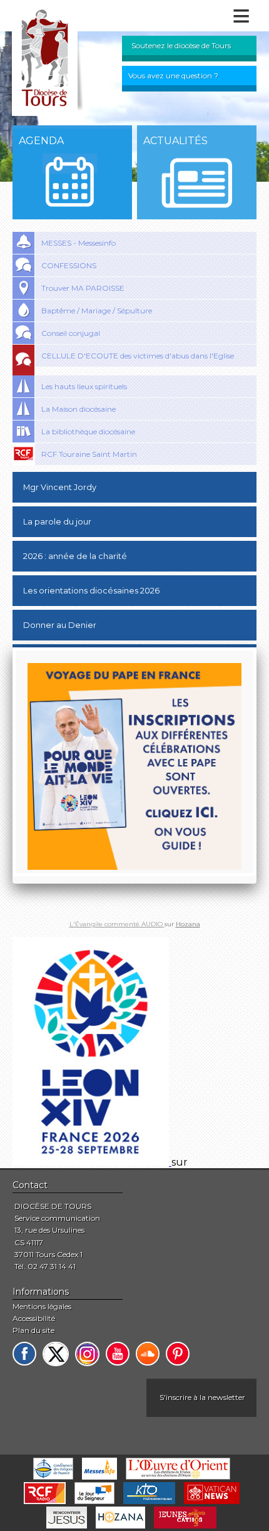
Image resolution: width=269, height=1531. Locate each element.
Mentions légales (42, 1306)
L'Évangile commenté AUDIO (117, 924)
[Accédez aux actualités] (196, 183)
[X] (56, 1354)
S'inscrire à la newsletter (202, 1397)
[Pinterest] (178, 1354)
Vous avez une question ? (173, 75)
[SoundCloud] (148, 1354)
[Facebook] (24, 1354)
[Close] (256, 647)
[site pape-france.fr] (92, 1162)
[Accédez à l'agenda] (70, 182)
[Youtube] (117, 1354)
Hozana (188, 924)
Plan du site (33, 1330)
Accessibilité (34, 1318)
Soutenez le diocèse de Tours (181, 45)
